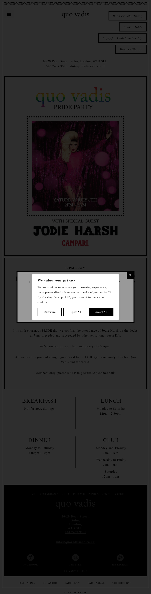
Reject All (75, 312)
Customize (49, 312)
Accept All (101, 312)
